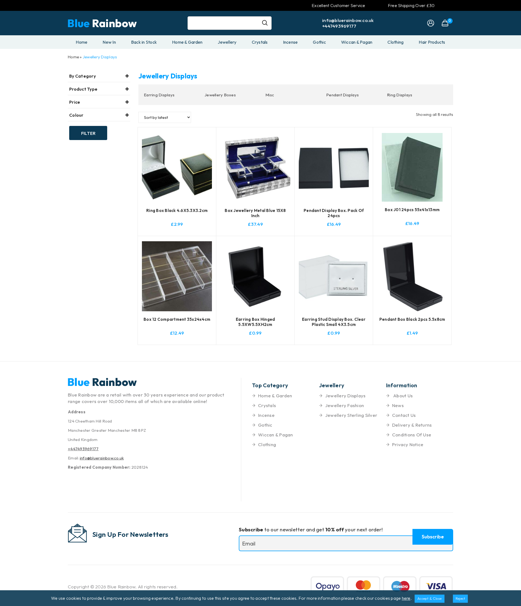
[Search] (267, 23)
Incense (290, 42)
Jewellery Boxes (220, 94)
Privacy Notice (408, 444)
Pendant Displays (342, 94)
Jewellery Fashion (344, 405)
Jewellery (227, 42)
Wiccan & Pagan (357, 42)
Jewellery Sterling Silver (351, 415)
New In (109, 42)
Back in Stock (144, 42)
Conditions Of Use (411, 434)
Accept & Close (429, 598)
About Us (402, 395)
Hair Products (432, 42)
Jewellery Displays (100, 56)
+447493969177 (339, 26)
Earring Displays (159, 94)
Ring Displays (399, 94)
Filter (88, 133)
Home (81, 42)
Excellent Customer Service (326, 5)
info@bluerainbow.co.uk (348, 20)
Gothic (319, 42)
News (398, 405)
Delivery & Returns (412, 425)
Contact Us (404, 415)
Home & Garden (187, 42)
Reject (460, 598)
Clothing (395, 42)
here (406, 598)
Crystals (260, 42)
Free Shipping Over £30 (398, 5)
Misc (269, 94)
